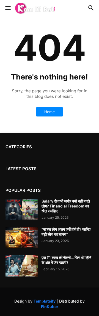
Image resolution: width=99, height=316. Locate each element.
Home (49, 111)
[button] (7, 8)
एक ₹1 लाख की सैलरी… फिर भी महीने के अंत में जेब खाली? (66, 260)
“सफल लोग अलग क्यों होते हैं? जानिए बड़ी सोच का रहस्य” (66, 232)
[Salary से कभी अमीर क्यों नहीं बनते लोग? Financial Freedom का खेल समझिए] (22, 209)
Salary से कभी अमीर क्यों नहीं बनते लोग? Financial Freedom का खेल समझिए (66, 206)
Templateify (45, 301)
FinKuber (49, 306)
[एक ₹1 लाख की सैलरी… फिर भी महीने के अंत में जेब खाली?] (22, 266)
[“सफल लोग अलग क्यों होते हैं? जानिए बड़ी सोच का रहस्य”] (22, 237)
